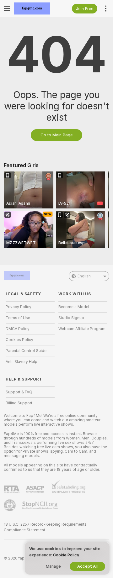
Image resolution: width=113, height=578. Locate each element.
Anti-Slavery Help (21, 362)
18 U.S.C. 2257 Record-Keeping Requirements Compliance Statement (45, 527)
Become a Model (73, 307)
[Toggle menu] (7, 8)
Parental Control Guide (26, 351)
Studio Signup (71, 318)
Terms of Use (18, 318)
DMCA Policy (18, 329)
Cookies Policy (19, 340)
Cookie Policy (66, 555)
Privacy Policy (18, 307)
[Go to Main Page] (35, 8)
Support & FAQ (19, 392)
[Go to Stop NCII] (40, 505)
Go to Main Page (56, 135)
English (84, 276)
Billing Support (19, 403)
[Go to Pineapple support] (10, 505)
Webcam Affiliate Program (81, 329)
